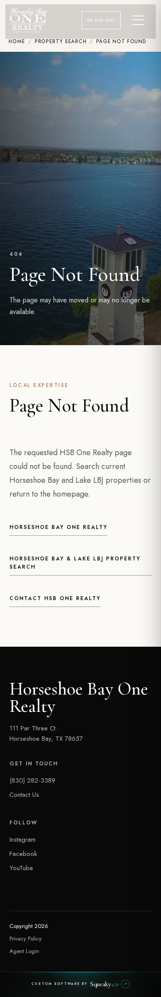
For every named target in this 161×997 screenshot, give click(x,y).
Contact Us (24, 794)
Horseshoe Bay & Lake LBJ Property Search (74, 563)
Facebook (23, 854)
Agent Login (24, 951)
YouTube (21, 868)
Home (17, 41)
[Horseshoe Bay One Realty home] (28, 20)
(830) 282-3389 (32, 780)
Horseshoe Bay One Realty (58, 527)
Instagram (22, 839)
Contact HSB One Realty (54, 598)
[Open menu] (138, 20)
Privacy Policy (25, 938)
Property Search (61, 41)
